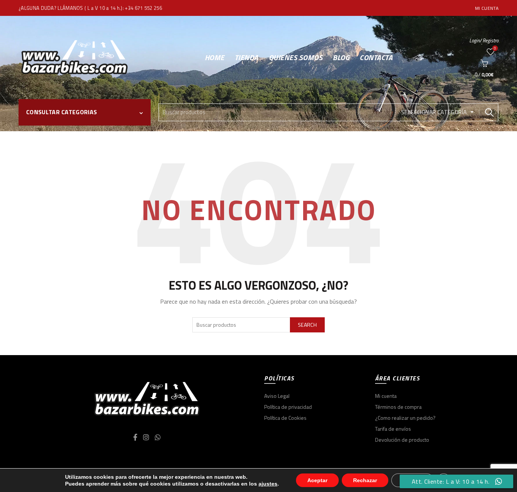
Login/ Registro (483, 40)
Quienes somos (296, 57)
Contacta (376, 57)
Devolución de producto (402, 440)
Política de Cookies (285, 418)
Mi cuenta (486, 8)
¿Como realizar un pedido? (405, 418)
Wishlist (495, 48)
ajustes (267, 484)
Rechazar (365, 480)
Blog (341, 57)
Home (214, 57)
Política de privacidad (288, 407)
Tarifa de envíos (393, 429)
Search (489, 112)
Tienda (246, 57)
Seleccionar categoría (434, 112)
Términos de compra (398, 407)
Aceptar (317, 480)
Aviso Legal (277, 396)
